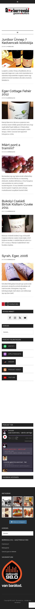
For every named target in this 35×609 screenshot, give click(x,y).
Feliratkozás (28, 441)
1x (13, 438)
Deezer (11, 362)
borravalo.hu (17, 11)
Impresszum (5, 544)
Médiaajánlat (5, 548)
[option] (17, 449)
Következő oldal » (14, 304)
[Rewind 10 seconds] (10, 438)
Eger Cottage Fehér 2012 (16, 92)
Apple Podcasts (14, 354)
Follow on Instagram (18, 522)
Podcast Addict (14, 369)
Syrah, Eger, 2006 (15, 256)
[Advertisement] (17, 23)
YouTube (11, 377)
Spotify (11, 346)
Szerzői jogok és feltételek (9, 551)
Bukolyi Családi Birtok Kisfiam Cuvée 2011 (17, 204)
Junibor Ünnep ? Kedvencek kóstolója (17, 41)
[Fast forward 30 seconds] (17, 438)
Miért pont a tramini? (11, 146)
